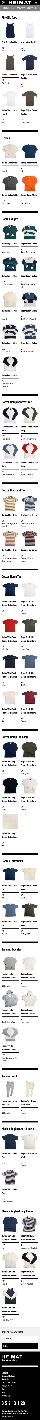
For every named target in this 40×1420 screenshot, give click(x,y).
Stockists (5, 1379)
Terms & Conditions (9, 1382)
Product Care (6, 1395)
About (4, 1392)
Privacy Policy (7, 1385)
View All (6, 8)
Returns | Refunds (8, 1375)
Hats (13, 8)
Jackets (30, 8)
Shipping (5, 1372)
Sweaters (21, 8)
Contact (4, 1389)
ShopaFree (9, 1416)
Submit (6, 1345)
